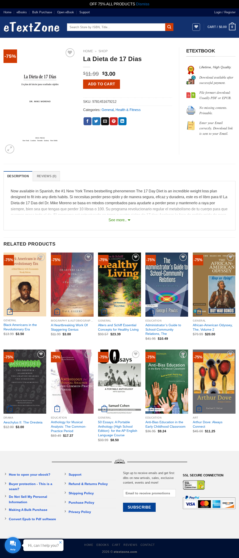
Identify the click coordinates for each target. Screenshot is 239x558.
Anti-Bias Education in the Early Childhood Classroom (165, 424)
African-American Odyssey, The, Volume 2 (213, 327)
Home (7, 12)
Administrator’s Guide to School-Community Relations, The (163, 329)
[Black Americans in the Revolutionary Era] (25, 284)
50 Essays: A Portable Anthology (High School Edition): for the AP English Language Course (117, 428)
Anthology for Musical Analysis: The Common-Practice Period (68, 426)
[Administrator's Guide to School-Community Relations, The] (166, 285)
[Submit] (169, 27)
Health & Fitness (128, 110)
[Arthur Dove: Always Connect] (214, 382)
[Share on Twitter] (96, 121)
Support (84, 12)
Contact (148, 545)
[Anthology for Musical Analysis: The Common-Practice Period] (72, 382)
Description (18, 176)
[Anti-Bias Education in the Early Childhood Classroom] (166, 382)
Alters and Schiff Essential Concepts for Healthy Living (118, 327)
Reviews (130, 545)
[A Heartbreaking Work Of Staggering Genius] (72, 285)
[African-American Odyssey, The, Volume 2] (214, 285)
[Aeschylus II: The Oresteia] (25, 382)
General (108, 110)
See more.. (118, 220)
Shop (103, 51)
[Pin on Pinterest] (114, 121)
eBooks (22, 12)
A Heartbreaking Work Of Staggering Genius (69, 327)
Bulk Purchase (42, 12)
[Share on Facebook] (87, 121)
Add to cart (101, 84)
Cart (116, 545)
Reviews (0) (46, 176)
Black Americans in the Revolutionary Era (20, 327)
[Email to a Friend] (105, 121)
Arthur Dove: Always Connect (207, 424)
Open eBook (65, 12)
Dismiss (142, 4)
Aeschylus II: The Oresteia (23, 422)
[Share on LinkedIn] (122, 121)
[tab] (18, 176)
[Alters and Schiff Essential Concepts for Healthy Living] (119, 285)
